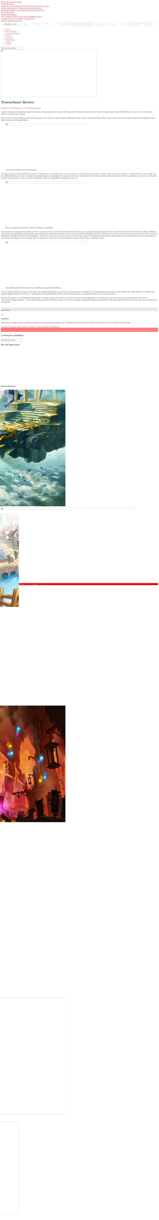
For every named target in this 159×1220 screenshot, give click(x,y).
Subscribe (9, 38)
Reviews (9, 35)
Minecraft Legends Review (11, 21)
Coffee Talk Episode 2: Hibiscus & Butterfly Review (21, 6)
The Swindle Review (10, 329)
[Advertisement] (71, 366)
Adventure (12, 327)
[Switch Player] (10, 24)
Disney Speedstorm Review (11, 19)
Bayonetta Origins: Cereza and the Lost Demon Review (23, 8)
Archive (9, 42)
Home (8, 29)
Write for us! (10, 40)
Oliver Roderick (35, 108)
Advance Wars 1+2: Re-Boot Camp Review (18, 17)
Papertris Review (8, 10)
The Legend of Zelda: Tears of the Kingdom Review (21, 15)
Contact (8, 44)
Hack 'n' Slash (28, 327)
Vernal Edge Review (9, 12)
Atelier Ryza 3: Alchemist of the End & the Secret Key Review (25, 4)
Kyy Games (38, 327)
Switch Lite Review (13, 33)
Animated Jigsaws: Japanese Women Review (18, 331)
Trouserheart (54, 327)
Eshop (19, 327)
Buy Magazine (11, 31)
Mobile (46, 327)
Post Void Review (8, 2)
